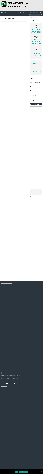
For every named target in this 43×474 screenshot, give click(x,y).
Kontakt (14, 12)
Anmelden (27, 12)
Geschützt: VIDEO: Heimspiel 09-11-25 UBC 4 (10, 378)
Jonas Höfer (34, 68)
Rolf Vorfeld (34, 66)
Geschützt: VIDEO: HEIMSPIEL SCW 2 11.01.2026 (11, 375)
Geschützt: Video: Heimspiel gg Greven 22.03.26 (10, 372)
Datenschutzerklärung (23, 471)
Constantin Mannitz (33, 63)
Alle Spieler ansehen (38, 76)
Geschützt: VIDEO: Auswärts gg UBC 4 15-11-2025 (11, 377)
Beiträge (22, 12)
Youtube (9, 12)
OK (16, 471)
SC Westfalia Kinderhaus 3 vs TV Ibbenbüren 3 (36, 31)
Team (18, 12)
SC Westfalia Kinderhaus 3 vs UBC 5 (36, 43)
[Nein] (41, 471)
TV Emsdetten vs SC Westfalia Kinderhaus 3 (36, 55)
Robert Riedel (34, 71)
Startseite (3, 12)
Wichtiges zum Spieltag (35, 12)
